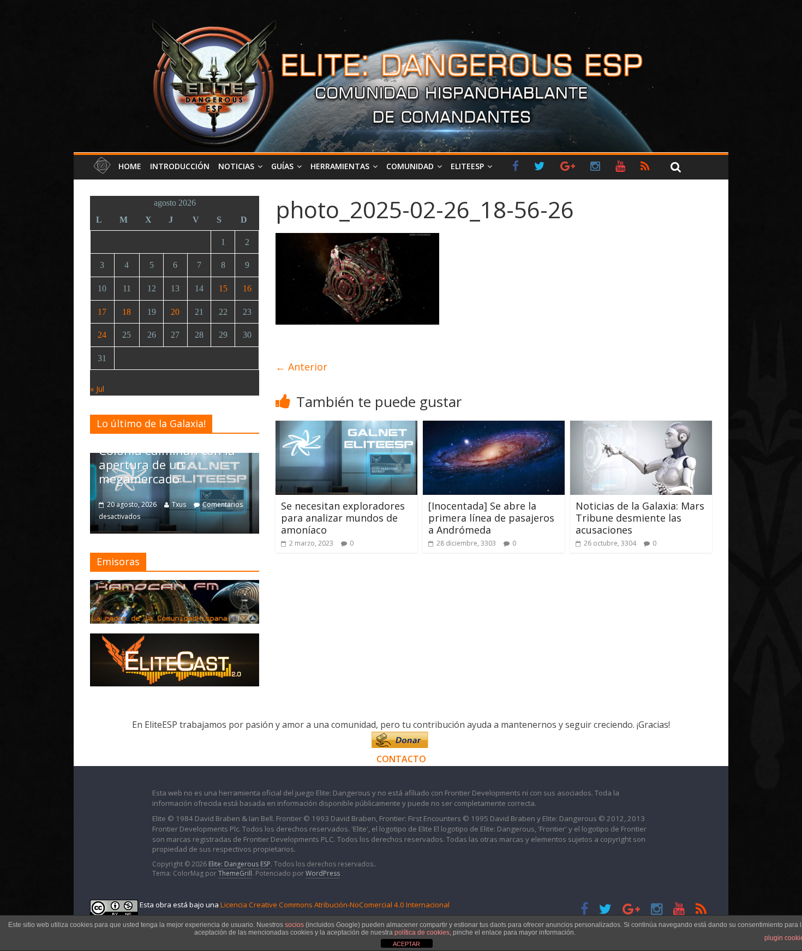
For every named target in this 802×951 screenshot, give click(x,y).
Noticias (236, 166)
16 (247, 288)
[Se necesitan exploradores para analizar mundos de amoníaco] (346, 427)
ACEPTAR (406, 944)
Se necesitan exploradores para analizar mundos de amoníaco (343, 517)
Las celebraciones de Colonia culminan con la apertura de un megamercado (167, 457)
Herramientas (339, 166)
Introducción (180, 166)
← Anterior (301, 366)
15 (223, 288)
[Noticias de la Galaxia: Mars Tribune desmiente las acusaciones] (641, 427)
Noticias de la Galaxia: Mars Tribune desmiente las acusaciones (640, 517)
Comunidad (410, 166)
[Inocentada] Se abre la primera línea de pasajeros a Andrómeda (491, 517)
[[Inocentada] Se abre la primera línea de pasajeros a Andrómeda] (494, 427)
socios (294, 925)
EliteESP (467, 166)
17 (102, 311)
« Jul (97, 389)
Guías (282, 166)
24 (102, 334)
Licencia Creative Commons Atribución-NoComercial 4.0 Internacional (335, 905)
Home (129, 166)
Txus (179, 504)
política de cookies (422, 932)
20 (175, 311)
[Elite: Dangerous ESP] (401, 19)
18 (126, 311)
